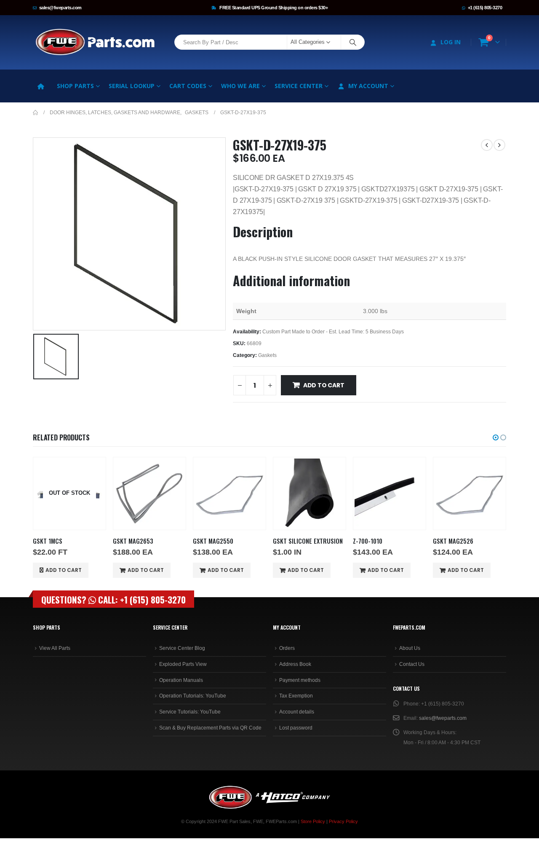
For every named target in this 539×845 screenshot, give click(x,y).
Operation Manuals (181, 680)
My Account (368, 86)
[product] (149, 493)
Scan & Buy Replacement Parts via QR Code (210, 728)
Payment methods (299, 680)
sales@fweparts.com (60, 7)
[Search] (353, 42)
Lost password (295, 728)
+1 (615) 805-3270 (485, 7)
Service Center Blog (182, 648)
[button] (495, 437)
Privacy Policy (343, 821)
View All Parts (54, 648)
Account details (296, 712)
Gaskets (267, 355)
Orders (287, 648)
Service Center (299, 86)
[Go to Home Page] (35, 112)
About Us (409, 648)
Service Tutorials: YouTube (190, 712)
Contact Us (411, 664)
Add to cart (323, 385)
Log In (450, 42)
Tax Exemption (296, 696)
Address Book (295, 664)
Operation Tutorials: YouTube (192, 696)
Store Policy (313, 821)
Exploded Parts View (183, 664)
